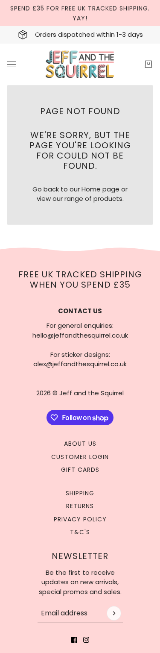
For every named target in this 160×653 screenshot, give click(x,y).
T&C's (80, 532)
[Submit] (114, 613)
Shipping (80, 493)
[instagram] (86, 639)
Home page (100, 189)
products (107, 198)
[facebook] (74, 639)
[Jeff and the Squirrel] (80, 64)
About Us (80, 443)
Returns (80, 506)
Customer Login (80, 457)
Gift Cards (80, 469)
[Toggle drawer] (11, 64)
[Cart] (148, 64)
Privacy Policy (80, 519)
